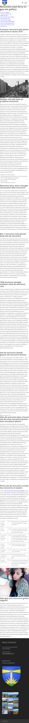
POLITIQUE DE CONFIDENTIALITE (8, 663)
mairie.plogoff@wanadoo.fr (8, 653)
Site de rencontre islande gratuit (7, 21)
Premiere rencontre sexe (5, 13)
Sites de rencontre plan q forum (7, 23)
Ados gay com (3, 26)
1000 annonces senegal (5, 20)
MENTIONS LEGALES (6, 660)
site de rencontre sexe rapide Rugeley (14, 491)
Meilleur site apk (4, 15)
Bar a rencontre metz (5, 18)
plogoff (7, 12)
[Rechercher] (22, 2)
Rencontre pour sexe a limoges (7, 17)
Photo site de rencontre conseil (7, 24)
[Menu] (25, 2)
